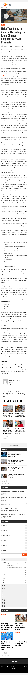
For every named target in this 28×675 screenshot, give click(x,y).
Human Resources (6, 535)
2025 (3, 585)
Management (5, 538)
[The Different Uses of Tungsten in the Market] (21, 636)
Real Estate (5, 548)
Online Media (5, 545)
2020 (3, 600)
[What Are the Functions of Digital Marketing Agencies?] (21, 618)
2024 (3, 588)
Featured (4, 533)
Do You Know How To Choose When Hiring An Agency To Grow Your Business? (8, 394)
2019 (3, 603)
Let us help (14, 661)
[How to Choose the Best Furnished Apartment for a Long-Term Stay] (8, 408)
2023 (3, 591)
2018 (3, 606)
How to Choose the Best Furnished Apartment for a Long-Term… (16, 460)
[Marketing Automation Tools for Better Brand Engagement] (7, 618)
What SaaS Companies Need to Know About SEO (20, 393)
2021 (3, 597)
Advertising (5, 525)
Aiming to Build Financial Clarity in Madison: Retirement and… (16, 475)
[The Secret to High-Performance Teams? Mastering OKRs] (7, 636)
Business (3, 24)
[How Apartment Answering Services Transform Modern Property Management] (4, 454)
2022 (3, 594)
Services (4, 550)
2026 (3, 559)
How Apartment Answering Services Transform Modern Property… (16, 453)
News (4, 543)
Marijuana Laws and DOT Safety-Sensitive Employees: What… (15, 468)
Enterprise (5, 530)
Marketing (5, 540)
